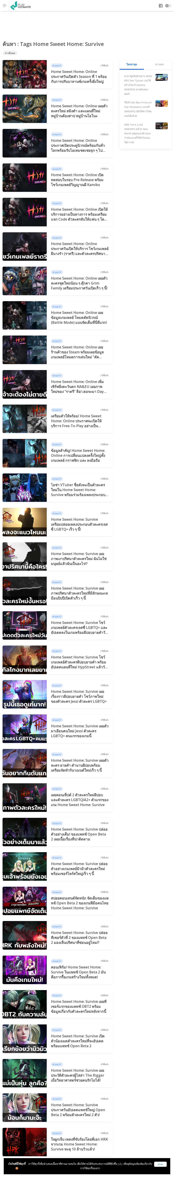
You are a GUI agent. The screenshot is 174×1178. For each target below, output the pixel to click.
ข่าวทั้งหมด (10, 53)
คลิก (120, 1163)
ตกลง (160, 1164)
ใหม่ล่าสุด (131, 64)
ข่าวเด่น (159, 64)
